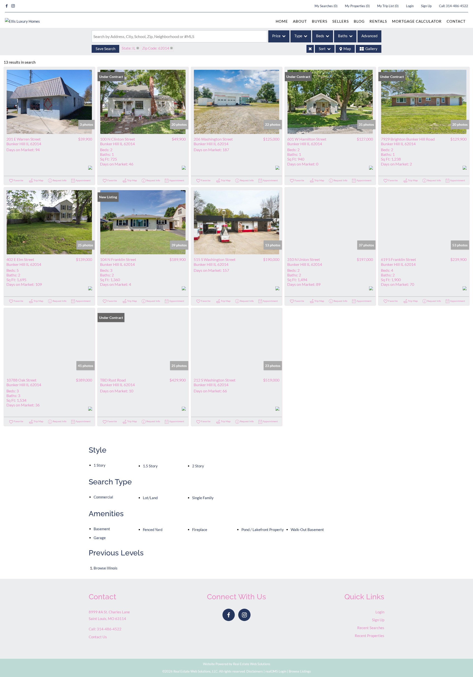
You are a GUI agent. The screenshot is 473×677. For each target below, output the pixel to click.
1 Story (99, 465)
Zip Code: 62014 (155, 48)
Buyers (319, 21)
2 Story (198, 466)
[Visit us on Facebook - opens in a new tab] (6, 6)
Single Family (203, 497)
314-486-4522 (457, 6)
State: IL (128, 48)
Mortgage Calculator (417, 21)
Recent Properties (369, 635)
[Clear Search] (310, 49)
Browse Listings (300, 671)
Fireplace (199, 529)
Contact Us (98, 637)
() (326, 6)
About (300, 21)
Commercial (103, 497)
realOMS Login (275, 671)
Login (410, 6)
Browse (106, 568)
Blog (359, 21)
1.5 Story (150, 466)
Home (282, 21)
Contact (456, 21)
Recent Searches (370, 627)
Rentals (378, 21)
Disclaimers (254, 671)
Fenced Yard (152, 529)
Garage (100, 537)
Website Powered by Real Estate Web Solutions (236, 664)
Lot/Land (150, 497)
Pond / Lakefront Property (262, 529)
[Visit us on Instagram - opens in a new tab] (13, 6)
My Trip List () (388, 6)
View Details (49, 102)
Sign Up (426, 6)
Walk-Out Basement (307, 529)
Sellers (340, 21)
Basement (102, 529)
